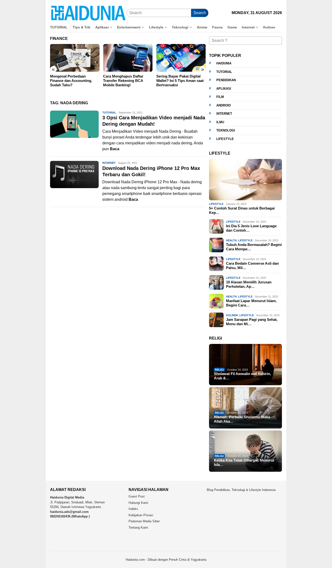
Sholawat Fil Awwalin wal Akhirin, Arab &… (242, 376)
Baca (114, 149)
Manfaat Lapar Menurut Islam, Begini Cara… (251, 303)
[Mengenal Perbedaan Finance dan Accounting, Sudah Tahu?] (74, 58)
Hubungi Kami (138, 503)
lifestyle (225, 139)
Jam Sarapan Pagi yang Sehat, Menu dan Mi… (252, 321)
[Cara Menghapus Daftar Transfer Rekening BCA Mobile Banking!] (127, 58)
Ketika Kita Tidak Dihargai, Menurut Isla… (244, 462)
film (220, 97)
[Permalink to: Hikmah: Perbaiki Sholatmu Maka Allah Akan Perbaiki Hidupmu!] (245, 407)
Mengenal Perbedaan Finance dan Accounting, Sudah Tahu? (71, 80)
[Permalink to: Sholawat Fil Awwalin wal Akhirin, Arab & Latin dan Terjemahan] (245, 364)
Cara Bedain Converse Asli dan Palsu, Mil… (252, 265)
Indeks (133, 509)
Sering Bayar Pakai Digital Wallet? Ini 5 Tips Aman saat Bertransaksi (180, 80)
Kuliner (232, 315)
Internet (109, 162)
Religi (219, 369)
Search (199, 13)
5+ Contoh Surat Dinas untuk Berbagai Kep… (242, 210)
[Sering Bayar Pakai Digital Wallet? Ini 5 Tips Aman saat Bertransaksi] (181, 58)
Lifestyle (216, 203)
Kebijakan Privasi (141, 515)
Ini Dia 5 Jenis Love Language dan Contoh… (251, 228)
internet (224, 113)
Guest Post (137, 496)
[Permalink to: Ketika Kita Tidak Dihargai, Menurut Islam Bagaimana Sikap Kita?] (245, 451)
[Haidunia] (88, 13)
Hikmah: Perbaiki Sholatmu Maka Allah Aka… (242, 419)
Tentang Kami (138, 527)
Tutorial (109, 112)
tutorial (224, 72)
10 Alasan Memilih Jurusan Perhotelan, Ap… (248, 284)
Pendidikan (226, 80)
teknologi (225, 130)
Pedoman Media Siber (144, 521)
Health (231, 240)
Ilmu (220, 122)
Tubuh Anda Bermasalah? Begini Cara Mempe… (254, 247)
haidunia (223, 63)
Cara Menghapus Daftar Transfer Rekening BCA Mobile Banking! (123, 80)
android (223, 105)
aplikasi (223, 88)
